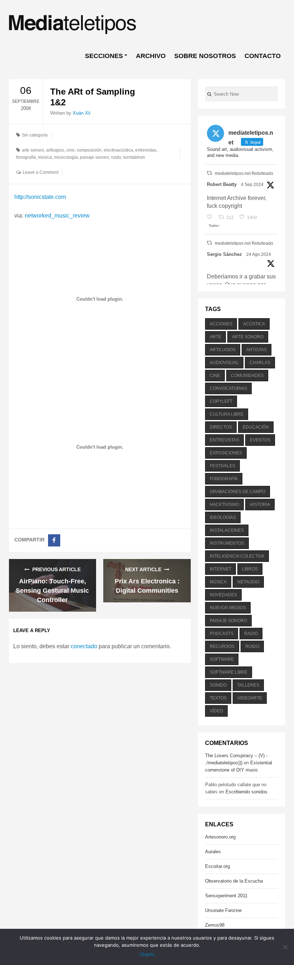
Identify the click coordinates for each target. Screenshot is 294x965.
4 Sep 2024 (252, 184)
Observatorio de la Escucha (234, 881)
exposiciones (226, 452)
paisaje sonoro (94, 157)
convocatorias (228, 388)
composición (89, 150)
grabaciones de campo (237, 491)
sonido (218, 685)
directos (221, 427)
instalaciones (227, 530)
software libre (228, 672)
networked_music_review (57, 215)
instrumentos (227, 543)
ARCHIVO (151, 55)
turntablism (134, 157)
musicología (66, 157)
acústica (254, 323)
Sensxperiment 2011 (226, 895)
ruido (116, 157)
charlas (260, 362)
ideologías (223, 517)
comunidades (247, 375)
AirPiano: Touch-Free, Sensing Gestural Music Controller (52, 590)
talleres (248, 685)
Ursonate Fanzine (223, 910)
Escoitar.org (217, 866)
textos (218, 698)
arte (215, 336)
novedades (223, 594)
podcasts (221, 633)
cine (70, 150)
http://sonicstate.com (40, 197)
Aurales (213, 851)
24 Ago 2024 (258, 254)
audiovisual (224, 362)
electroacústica (118, 150)
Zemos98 (214, 925)
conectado (84, 646)
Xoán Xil (81, 113)
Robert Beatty (222, 184)
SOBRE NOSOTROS (205, 55)
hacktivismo (224, 504)
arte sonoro (33, 150)
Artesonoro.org (220, 837)
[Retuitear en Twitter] (209, 173)
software (222, 659)
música (45, 157)
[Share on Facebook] (54, 540)
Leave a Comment (40, 172)
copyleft (221, 401)
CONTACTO (263, 55)
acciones (221, 323)
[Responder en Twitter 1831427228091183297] (211, 217)
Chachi (147, 954)
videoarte (249, 698)
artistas (256, 349)
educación (256, 427)
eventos (260, 440)
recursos (222, 646)
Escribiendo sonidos (246, 791)
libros (250, 569)
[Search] (209, 93)
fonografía (26, 157)
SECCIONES (104, 55)
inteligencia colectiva (237, 556)
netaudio (248, 581)
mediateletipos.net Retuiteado (244, 173)
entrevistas (145, 150)
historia (260, 504)
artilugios (55, 150)
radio (251, 633)
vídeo (216, 710)
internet (220, 569)
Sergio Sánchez (224, 254)
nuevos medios (228, 607)
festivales (222, 465)
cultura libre (226, 414)
